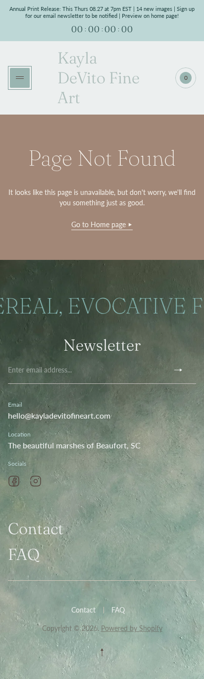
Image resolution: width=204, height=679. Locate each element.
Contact (35, 528)
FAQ (24, 554)
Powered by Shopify (131, 628)
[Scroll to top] (102, 652)
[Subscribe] (182, 370)
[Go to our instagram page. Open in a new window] (36, 481)
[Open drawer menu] (20, 78)
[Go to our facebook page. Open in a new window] (14, 481)
